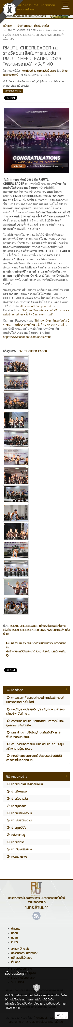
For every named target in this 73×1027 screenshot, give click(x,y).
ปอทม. (14, 933)
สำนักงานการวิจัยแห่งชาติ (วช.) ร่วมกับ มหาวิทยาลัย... (36, 651)
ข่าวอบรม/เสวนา (21, 813)
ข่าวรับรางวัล (19, 798)
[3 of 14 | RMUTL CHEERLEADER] (36, 401)
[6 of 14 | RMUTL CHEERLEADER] (36, 457)
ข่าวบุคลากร (18, 805)
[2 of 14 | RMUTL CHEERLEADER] (36, 382)
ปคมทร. (15, 928)
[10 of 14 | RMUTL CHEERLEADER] (36, 531)
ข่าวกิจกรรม (18, 791)
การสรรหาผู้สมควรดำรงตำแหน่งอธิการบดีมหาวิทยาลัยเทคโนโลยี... (35, 699)
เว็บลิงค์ (15, 962)
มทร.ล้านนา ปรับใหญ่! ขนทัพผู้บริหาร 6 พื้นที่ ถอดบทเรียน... (33, 734)
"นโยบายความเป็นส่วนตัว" (47, 1003)
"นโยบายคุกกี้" (13, 1008)
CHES (14, 942)
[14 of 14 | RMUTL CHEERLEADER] (36, 606)
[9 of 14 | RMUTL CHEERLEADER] (36, 513)
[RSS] (36, 916)
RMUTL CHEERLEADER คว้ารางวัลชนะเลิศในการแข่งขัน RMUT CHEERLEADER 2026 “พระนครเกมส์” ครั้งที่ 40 (36, 630)
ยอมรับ (61, 1015)
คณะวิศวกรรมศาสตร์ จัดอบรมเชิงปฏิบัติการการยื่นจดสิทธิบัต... (34, 757)
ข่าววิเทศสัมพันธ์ (21, 849)
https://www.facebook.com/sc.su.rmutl (27, 337)
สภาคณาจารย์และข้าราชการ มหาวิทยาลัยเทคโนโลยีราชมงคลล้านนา (29, 7)
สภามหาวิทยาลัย (20, 949)
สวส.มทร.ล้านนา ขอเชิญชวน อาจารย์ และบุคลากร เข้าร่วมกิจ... (35, 723)
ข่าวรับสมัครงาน (21, 820)
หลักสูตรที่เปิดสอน (21, 957)
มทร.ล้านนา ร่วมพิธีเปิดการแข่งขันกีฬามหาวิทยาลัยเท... (36, 645)
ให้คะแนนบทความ (13, 90)
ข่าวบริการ (17, 842)
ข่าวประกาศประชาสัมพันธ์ (26, 784)
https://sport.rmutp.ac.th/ (35, 306)
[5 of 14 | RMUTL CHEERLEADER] (36, 438)
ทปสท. (14, 937)
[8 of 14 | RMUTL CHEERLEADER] (36, 494)
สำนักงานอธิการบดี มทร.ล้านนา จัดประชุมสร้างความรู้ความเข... (35, 746)
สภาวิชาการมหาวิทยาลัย (24, 953)
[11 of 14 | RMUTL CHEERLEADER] (36, 550)
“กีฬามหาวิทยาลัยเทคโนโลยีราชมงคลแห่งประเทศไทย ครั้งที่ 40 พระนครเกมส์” (36, 312)
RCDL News (18, 856)
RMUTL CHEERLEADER (33, 351)
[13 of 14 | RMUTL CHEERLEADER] (36, 587)
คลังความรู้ (17, 834)
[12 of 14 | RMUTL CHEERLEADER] (36, 568)
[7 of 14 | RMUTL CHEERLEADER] (36, 475)
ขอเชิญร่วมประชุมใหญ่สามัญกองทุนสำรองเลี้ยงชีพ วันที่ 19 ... (35, 711)
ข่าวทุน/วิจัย (18, 827)
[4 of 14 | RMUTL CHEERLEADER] (36, 420)
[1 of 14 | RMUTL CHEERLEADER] (36, 364)
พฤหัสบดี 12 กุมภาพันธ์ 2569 (39, 71)
